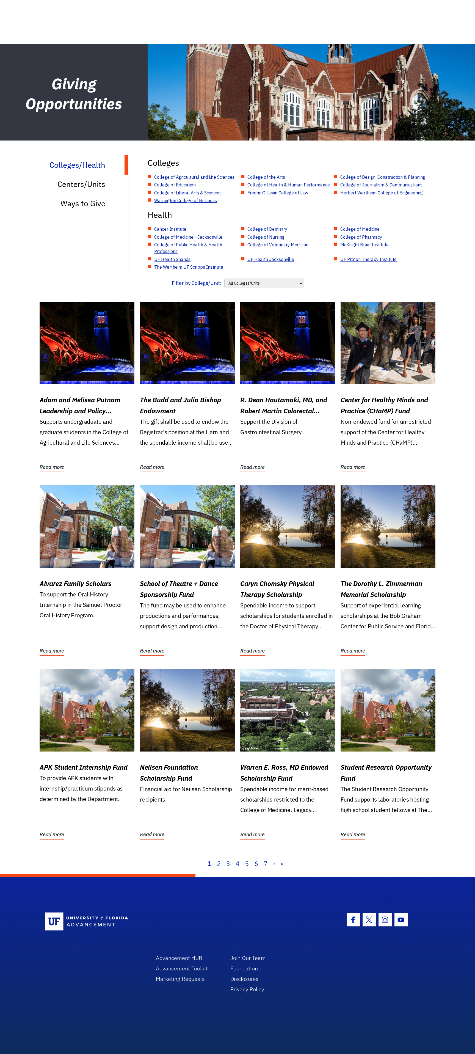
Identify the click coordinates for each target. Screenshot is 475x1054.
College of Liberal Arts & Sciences (188, 193)
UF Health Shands (172, 259)
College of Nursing (266, 237)
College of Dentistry (267, 229)
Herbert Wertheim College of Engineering (381, 193)
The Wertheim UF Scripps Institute (188, 267)
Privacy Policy (247, 989)
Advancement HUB (179, 958)
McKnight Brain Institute (364, 244)
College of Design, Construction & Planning (382, 177)
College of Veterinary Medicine (277, 244)
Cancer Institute (170, 229)
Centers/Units (81, 184)
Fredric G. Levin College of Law (277, 193)
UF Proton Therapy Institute (368, 259)
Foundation (244, 968)
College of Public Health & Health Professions (188, 248)
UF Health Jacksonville (270, 259)
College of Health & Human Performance (288, 185)
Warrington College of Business (185, 200)
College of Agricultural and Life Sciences (194, 177)
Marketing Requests (180, 979)
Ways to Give (82, 203)
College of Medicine (360, 229)
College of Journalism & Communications (381, 185)
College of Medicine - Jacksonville (188, 237)
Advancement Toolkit (182, 968)
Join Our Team (248, 958)
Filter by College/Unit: (197, 283)
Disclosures (244, 979)
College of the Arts (266, 177)
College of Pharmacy (361, 237)
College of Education (175, 185)
